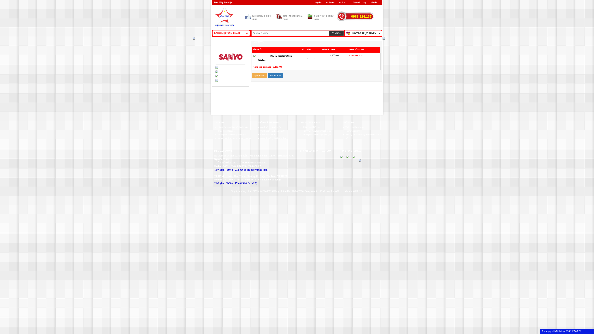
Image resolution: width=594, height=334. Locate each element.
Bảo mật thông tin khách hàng (273, 138)
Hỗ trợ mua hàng (310, 122)
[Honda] (215, 72)
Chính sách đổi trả (268, 134)
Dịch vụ (342, 2)
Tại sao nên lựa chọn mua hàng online (234, 138)
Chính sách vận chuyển (270, 127)
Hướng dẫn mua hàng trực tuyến (232, 134)
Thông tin (348, 122)
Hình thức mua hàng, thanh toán (317, 131)
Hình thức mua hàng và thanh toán (233, 127)
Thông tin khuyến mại (354, 127)
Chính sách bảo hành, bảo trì (272, 131)
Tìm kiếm (336, 33)
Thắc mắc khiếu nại (226, 131)
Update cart (259, 75)
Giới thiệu (330, 2)
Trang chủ (316, 2)
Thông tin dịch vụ (352, 131)
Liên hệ (374, 2)
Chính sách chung (358, 2)
